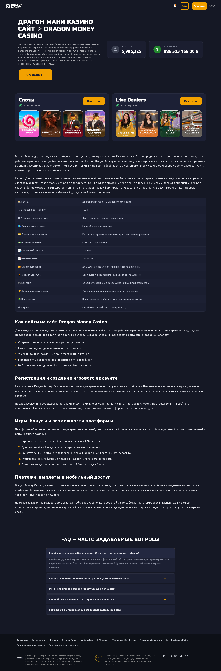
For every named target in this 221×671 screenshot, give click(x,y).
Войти (184, 6)
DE (175, 656)
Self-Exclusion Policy (177, 640)
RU (165, 656)
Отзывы (53, 640)
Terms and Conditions (124, 640)
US (170, 656)
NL (181, 656)
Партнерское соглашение (63, 645)
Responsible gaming (151, 640)
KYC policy (102, 640)
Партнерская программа (31, 645)
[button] (110, 553)
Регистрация (199, 6)
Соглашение (38, 640)
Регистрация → (36, 74)
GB (186, 656)
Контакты (22, 640)
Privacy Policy (69, 640)
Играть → (93, 101)
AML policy (87, 640)
